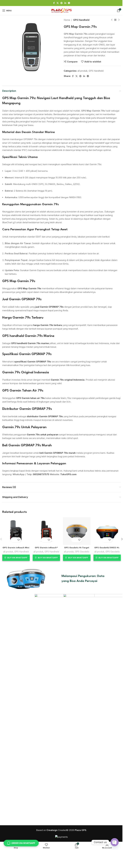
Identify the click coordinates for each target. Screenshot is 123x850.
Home (67, 19)
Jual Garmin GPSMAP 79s (22, 299)
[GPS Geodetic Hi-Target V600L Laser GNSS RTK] (76, 531)
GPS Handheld (81, 19)
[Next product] (119, 20)
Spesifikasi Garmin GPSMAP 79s (27, 354)
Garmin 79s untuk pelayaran (42, 434)
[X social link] (58, 3)
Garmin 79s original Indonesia (67, 379)
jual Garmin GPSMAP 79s (49, 306)
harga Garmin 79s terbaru (47, 325)
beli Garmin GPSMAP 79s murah (57, 452)
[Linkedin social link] (65, 3)
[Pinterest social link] (61, 3)
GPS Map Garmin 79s (18, 281)
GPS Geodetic (82, 551)
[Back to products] (115, 20)
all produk (82, 70)
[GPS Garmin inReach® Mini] (46, 531)
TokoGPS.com (68, 474)
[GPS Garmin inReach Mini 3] (16, 531)
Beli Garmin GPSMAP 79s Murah (27, 445)
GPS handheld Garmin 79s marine (30, 343)
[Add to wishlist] (18, 540)
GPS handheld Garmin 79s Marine (28, 336)
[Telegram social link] (69, 3)
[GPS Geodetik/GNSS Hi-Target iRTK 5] (107, 531)
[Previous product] (112, 20)
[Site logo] (61, 10)
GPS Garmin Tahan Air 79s (22, 390)
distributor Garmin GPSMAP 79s (45, 416)
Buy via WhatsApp (17, 557)
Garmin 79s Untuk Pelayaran (24, 427)
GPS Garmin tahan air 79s (30, 398)
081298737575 (41, 474)
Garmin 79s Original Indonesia (25, 372)
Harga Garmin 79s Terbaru (22, 317)
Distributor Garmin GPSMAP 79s (27, 409)
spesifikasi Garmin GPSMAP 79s (32, 361)
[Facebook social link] (54, 3)
